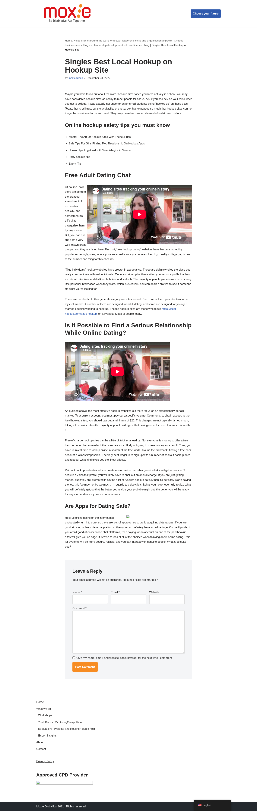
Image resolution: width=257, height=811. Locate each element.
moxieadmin (75, 78)
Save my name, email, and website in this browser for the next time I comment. (124, 657)
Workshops (45, 715)
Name (77, 592)
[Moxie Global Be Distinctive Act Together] (67, 13)
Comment (79, 608)
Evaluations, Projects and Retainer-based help (66, 728)
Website (154, 592)
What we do (43, 708)
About (39, 742)
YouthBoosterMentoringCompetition (60, 722)
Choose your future (205, 13)
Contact (41, 748)
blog (146, 45)
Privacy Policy (45, 761)
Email (115, 592)
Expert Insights (47, 735)
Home (40, 702)
